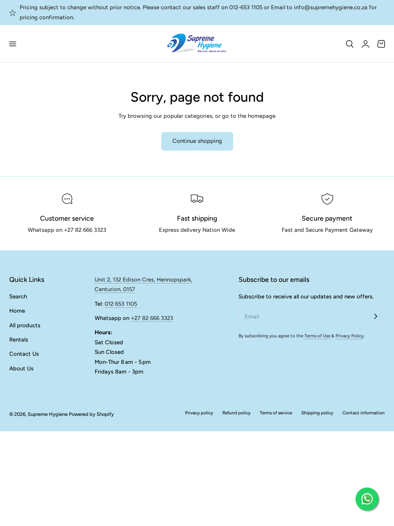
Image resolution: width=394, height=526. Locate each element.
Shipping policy (317, 412)
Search (18, 296)
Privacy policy (199, 412)
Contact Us (24, 353)
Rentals (18, 339)
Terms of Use (317, 335)
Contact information (363, 412)
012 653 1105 (121, 303)
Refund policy (236, 412)
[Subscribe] (375, 316)
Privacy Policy (350, 335)
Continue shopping (197, 140)
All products (24, 325)
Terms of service (276, 412)
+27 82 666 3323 (152, 318)
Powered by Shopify (91, 414)
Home (17, 310)
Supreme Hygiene (48, 414)
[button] (12, 43)
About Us (21, 368)
